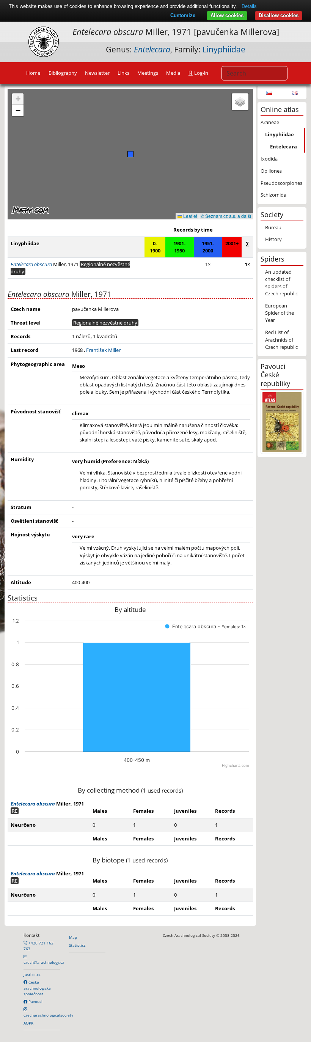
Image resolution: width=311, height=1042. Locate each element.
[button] (130, 154)
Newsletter (97, 72)
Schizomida (273, 194)
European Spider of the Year (279, 312)
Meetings (147, 72)
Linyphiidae (224, 49)
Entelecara (283, 146)
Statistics (77, 945)
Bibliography (63, 72)
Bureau (273, 227)
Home (33, 72)
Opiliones (271, 170)
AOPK (28, 1023)
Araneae (270, 122)
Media (173, 72)
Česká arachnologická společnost (37, 987)
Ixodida (269, 158)
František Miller (103, 350)
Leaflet (189, 216)
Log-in (200, 72)
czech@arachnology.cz (44, 962)
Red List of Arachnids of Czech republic (281, 339)
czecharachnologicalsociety (48, 1015)
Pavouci (34, 1001)
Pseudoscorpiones (281, 183)
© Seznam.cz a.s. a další (226, 216)
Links (123, 72)
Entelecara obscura (33, 803)
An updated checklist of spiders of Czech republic (281, 282)
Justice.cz (32, 974)
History (273, 239)
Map (73, 937)
